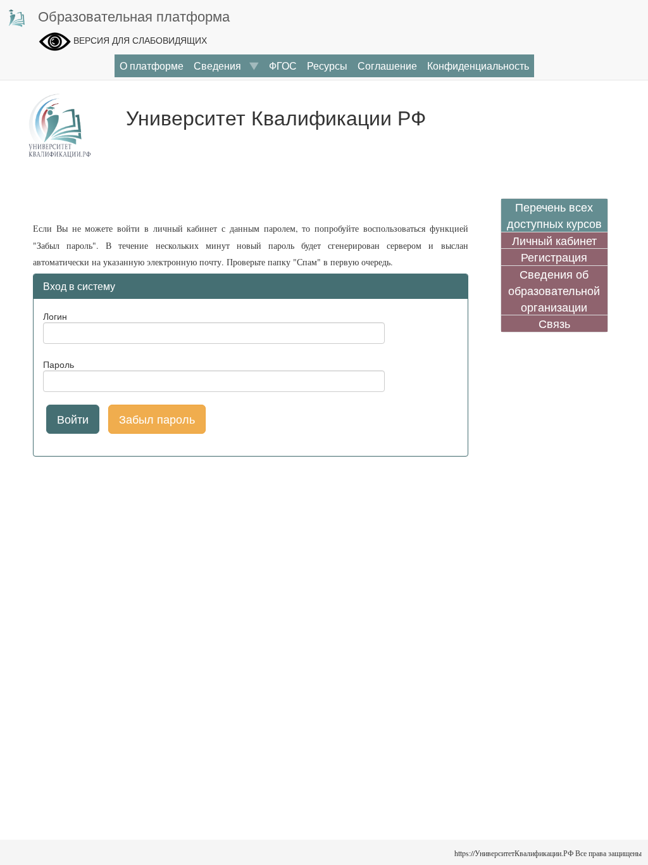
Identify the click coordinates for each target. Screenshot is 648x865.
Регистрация (554, 257)
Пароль (58, 364)
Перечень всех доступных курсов (554, 215)
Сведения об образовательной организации (554, 290)
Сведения (221, 65)
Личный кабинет (554, 240)
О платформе (152, 65)
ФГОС (283, 65)
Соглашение (387, 65)
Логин (55, 316)
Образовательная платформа (134, 15)
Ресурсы (327, 65)
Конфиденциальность (478, 65)
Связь (554, 323)
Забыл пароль (157, 418)
